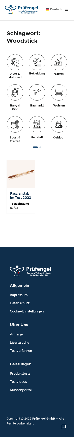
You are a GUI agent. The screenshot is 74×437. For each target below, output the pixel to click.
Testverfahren (21, 350)
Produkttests (20, 373)
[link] (37, 98)
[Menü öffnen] (66, 9)
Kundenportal (21, 390)
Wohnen (59, 105)
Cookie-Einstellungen (27, 311)
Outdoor (59, 137)
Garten (59, 73)
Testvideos (18, 381)
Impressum (19, 295)
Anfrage (16, 334)
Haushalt (37, 137)
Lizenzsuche (19, 342)
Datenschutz (20, 303)
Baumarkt (37, 105)
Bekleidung (37, 73)
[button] (35, 147)
